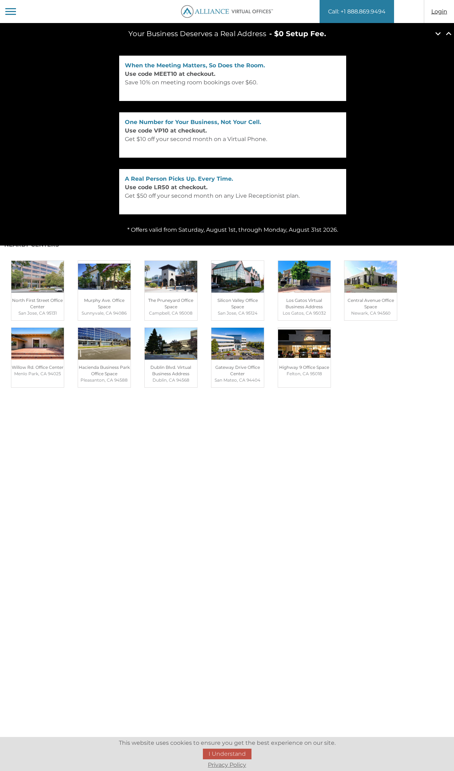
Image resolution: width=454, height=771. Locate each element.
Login (439, 11)
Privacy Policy (227, 764)
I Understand (227, 753)
